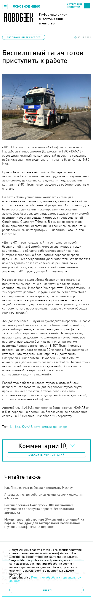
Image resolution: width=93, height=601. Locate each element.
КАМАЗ (27, 426)
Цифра (15, 426)
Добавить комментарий (47, 455)
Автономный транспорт (24, 37)
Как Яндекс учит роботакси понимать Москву (38, 487)
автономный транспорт (50, 426)
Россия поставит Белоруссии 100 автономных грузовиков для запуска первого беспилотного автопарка (39, 508)
